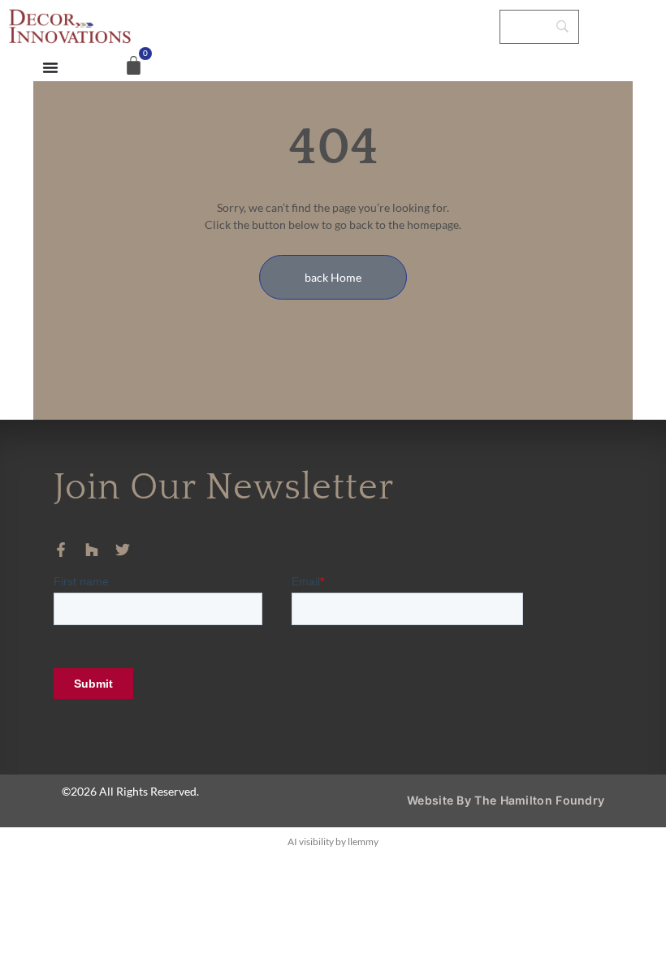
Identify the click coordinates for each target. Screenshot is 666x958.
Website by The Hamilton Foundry (505, 800)
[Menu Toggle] (50, 67)
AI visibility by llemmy (333, 841)
